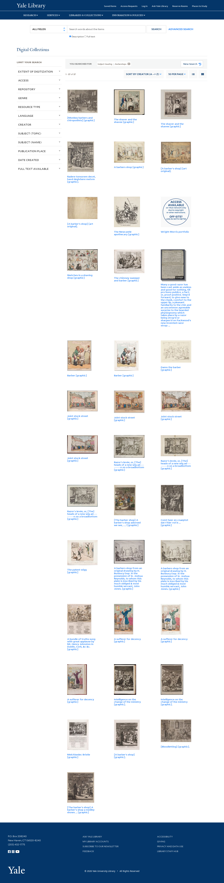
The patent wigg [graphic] (77, 571)
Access (23, 80)
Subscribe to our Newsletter (101, 846)
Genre (22, 98)
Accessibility (165, 836)
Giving (161, 841)
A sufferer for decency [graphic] (127, 640)
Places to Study (199, 6)
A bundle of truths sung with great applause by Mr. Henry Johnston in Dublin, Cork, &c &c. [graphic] (81, 644)
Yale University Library (31, 6)
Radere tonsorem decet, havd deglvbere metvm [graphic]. (81, 179)
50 (175, 74)
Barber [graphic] (77, 375)
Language (25, 116)
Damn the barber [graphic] (171, 368)
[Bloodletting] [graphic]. (175, 746)
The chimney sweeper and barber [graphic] (127, 279)
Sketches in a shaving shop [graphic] (79, 276)
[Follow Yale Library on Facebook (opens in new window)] (9, 851)
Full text (91, 36)
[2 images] (173, 264)
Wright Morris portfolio (175, 231)
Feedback (88, 851)
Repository (26, 89)
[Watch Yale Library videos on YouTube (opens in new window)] (18, 851)
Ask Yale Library (160, 6)
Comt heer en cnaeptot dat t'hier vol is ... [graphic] (174, 522)
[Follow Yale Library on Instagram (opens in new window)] (13, 851)
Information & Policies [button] (127, 15)
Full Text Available (33, 169)
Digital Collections (33, 50)
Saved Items (110, 6)
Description (78, 36)
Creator (24, 124)
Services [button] (52, 15)
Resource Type (29, 107)
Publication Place (32, 151)
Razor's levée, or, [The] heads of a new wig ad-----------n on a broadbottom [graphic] (129, 466)
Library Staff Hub (167, 851)
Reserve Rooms (180, 6)
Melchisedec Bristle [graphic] (78, 756)
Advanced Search (180, 29)
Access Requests (129, 6)
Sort (142, 74)
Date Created (28, 160)
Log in (145, 6)
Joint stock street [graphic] (77, 417)
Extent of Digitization (35, 71)
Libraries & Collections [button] (85, 15)
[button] (156, 29)
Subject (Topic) (29, 133)
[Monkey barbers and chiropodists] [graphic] (81, 119)
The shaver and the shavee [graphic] (125, 120)
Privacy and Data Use (170, 846)
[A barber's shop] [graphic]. (124, 756)
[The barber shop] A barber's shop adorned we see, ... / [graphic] (127, 522)
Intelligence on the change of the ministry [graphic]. (127, 702)
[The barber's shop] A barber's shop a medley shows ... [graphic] (80, 810)
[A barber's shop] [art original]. (174, 170)
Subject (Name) (30, 142)
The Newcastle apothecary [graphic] (126, 233)
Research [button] (29, 15)
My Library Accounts (96, 841)
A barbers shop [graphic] (129, 167)
